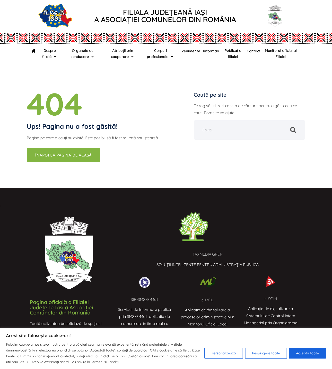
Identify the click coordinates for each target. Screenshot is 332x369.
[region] (166, 348)
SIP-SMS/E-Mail (144, 299)
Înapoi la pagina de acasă (63, 155)
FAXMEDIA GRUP (208, 254)
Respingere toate (266, 353)
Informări (211, 51)
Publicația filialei (233, 53)
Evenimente (190, 51)
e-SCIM (270, 298)
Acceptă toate (307, 353)
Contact (254, 51)
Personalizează (223, 353)
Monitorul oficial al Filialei (281, 53)
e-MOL (207, 299)
